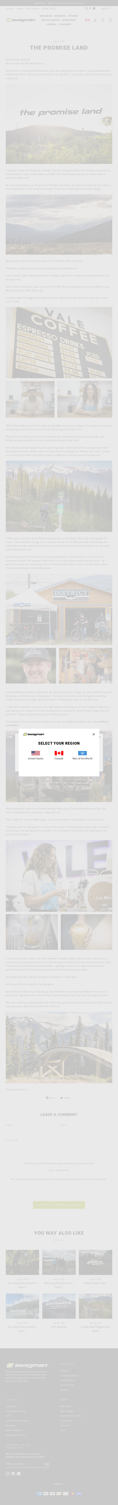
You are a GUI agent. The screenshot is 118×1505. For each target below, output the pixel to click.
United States (35, 758)
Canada (59, 758)
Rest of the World (82, 758)
